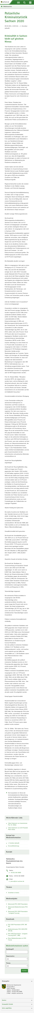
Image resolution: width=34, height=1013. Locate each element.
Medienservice (7, 6)
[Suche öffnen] (24, 2)
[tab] (17, 981)
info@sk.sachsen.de (17, 993)
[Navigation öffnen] (18, 2)
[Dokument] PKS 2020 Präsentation (18, 904)
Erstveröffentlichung (13, 846)
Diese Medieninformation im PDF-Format (17, 939)
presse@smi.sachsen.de (17, 881)
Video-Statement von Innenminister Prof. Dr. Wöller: (17, 824)
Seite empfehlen (7, 1008)
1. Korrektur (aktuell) (13, 843)
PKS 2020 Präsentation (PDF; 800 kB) (17, 925)
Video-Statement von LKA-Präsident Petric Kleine (18, 828)
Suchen (24, 970)
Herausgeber (5, 981)
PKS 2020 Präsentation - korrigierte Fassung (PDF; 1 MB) (17, 934)
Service (4, 1000)
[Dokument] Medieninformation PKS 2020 (18, 907)
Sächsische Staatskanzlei (14, 985)
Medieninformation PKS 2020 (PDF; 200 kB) (18, 930)
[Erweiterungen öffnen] (30, 2)
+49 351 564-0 (15, 990)
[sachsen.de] (5, 2)
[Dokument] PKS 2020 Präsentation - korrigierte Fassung (18, 912)
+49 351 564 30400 (15, 872)
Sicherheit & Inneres (13, 892)
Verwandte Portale (7, 1004)
